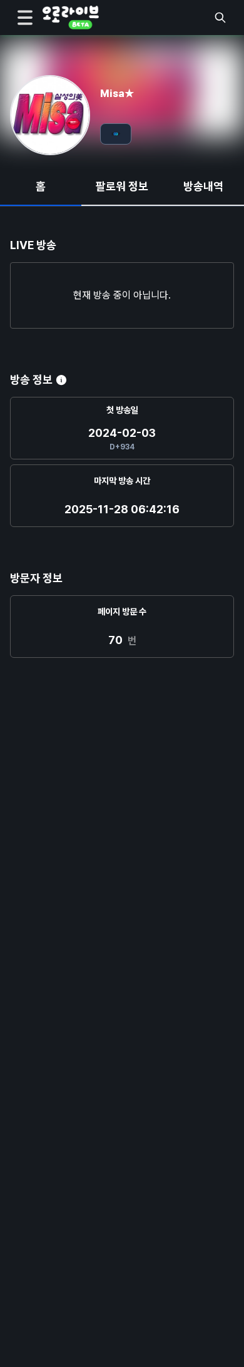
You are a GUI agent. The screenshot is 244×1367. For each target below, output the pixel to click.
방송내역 (203, 186)
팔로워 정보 (122, 186)
